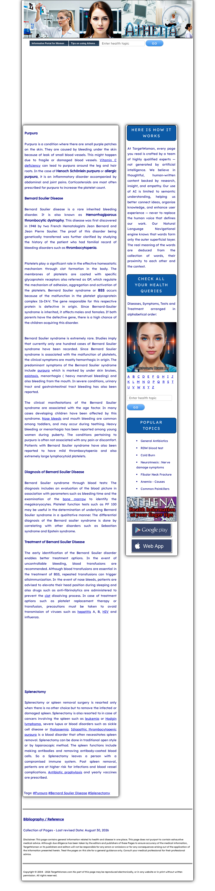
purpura (44, 370)
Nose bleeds (51, 418)
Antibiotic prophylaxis (65, 772)
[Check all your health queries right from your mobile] (151, 520)
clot (47, 596)
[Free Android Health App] (152, 536)
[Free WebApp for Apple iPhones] (151, 552)
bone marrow (74, 499)
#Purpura (40, 793)
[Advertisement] (119, 89)
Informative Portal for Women (48, 43)
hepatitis (84, 612)
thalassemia (59, 729)
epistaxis (31, 376)
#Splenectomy (99, 793)
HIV (105, 612)
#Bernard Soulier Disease (67, 793)
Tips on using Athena (83, 43)
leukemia (92, 719)
